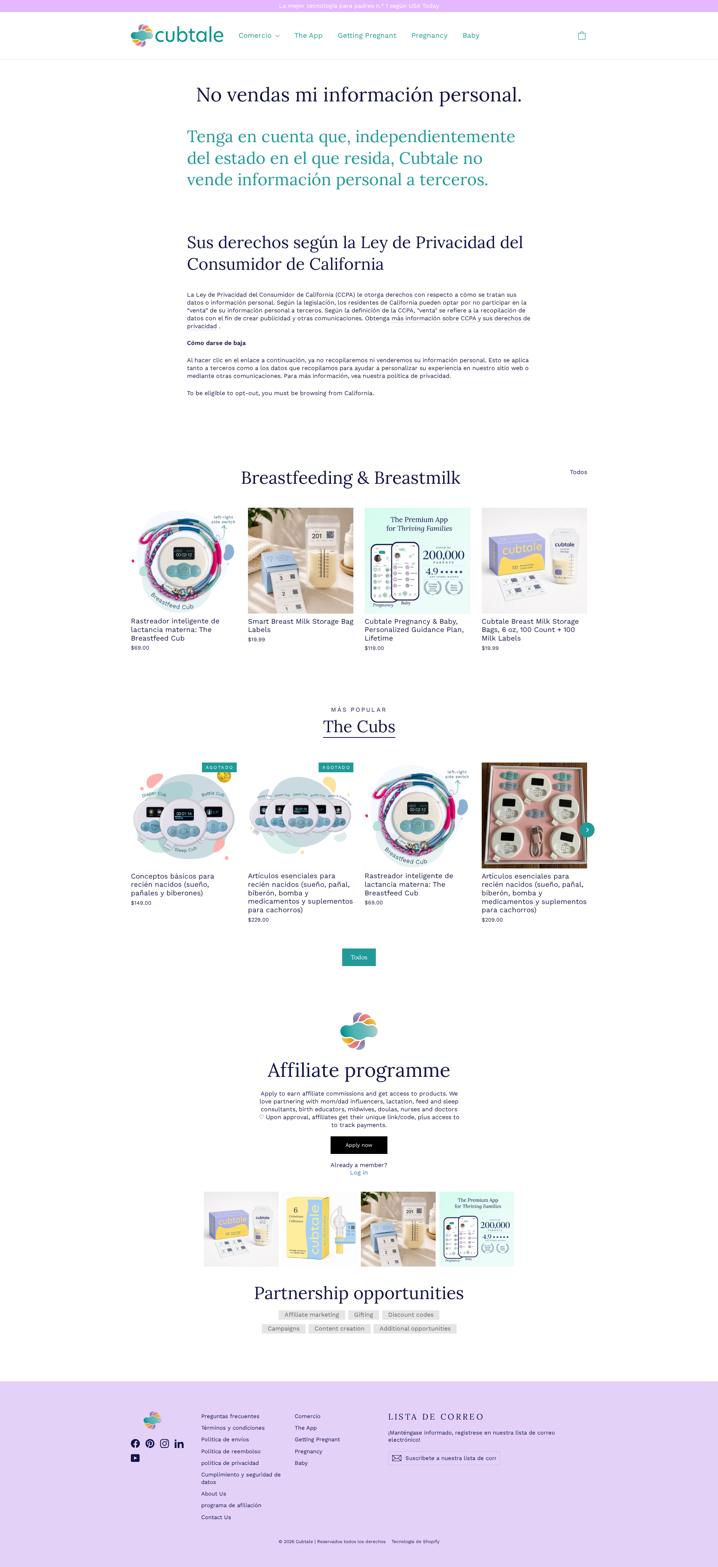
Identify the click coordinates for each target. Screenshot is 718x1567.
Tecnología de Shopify (415, 1541)
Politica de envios (225, 1439)
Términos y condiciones (233, 1427)
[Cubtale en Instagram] (164, 1443)
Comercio (256, 35)
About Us (213, 1493)
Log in (359, 1172)
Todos (578, 472)
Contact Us (216, 1517)
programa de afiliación (231, 1505)
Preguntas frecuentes (230, 1416)
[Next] (587, 829)
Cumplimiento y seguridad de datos (241, 1478)
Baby (471, 35)
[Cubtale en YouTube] (135, 1458)
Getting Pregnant (367, 35)
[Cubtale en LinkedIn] (179, 1443)
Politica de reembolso (231, 1451)
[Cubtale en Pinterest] (149, 1443)
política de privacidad (230, 1463)
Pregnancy (429, 35)
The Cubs (359, 726)
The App (308, 35)
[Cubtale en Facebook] (135, 1443)
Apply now (359, 1145)
